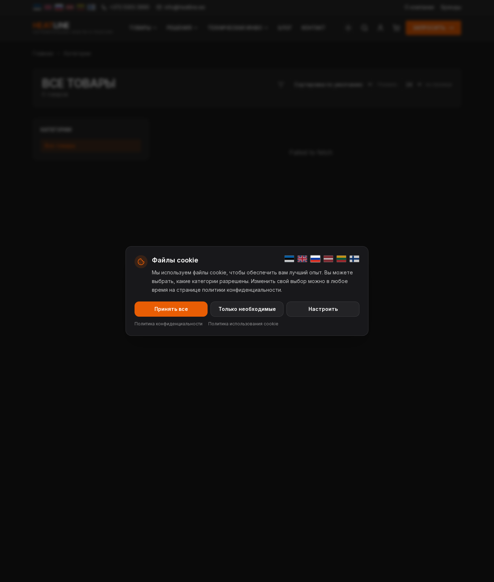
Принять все (171, 309)
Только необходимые (247, 309)
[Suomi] (354, 258)
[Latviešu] (328, 258)
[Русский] (315, 258)
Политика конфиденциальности (169, 323)
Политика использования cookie (243, 323)
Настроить (323, 309)
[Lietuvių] (341, 258)
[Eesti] (289, 258)
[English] (302, 258)
